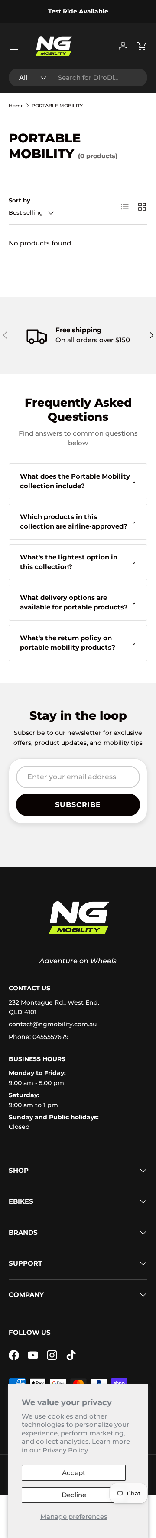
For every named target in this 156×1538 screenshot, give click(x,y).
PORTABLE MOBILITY (57, 106)
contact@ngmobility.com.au (53, 1024)
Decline (74, 1495)
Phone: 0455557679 (39, 1037)
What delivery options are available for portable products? (78, 602)
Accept (73, 1473)
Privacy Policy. (65, 1450)
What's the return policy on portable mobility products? (78, 643)
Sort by (19, 200)
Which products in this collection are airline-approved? (78, 522)
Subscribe (78, 804)
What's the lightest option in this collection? (78, 562)
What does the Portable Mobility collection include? (78, 481)
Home (16, 106)
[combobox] (78, 77)
